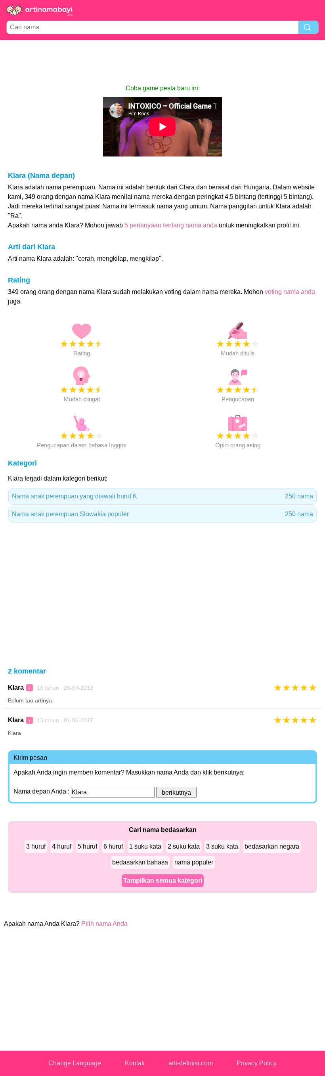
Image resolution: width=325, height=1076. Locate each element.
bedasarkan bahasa (140, 862)
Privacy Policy (257, 1063)
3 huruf (36, 846)
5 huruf (87, 846)
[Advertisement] (162, 62)
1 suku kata (145, 846)
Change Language (74, 1063)
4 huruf (61, 846)
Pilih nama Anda (104, 923)
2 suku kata (184, 846)
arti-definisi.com (190, 1063)
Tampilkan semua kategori (162, 880)
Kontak (135, 1063)
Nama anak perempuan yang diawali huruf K (162, 496)
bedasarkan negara (272, 846)
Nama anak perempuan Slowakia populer (162, 514)
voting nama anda (290, 291)
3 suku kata (222, 846)
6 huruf (113, 846)
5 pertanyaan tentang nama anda (170, 225)
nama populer (193, 862)
